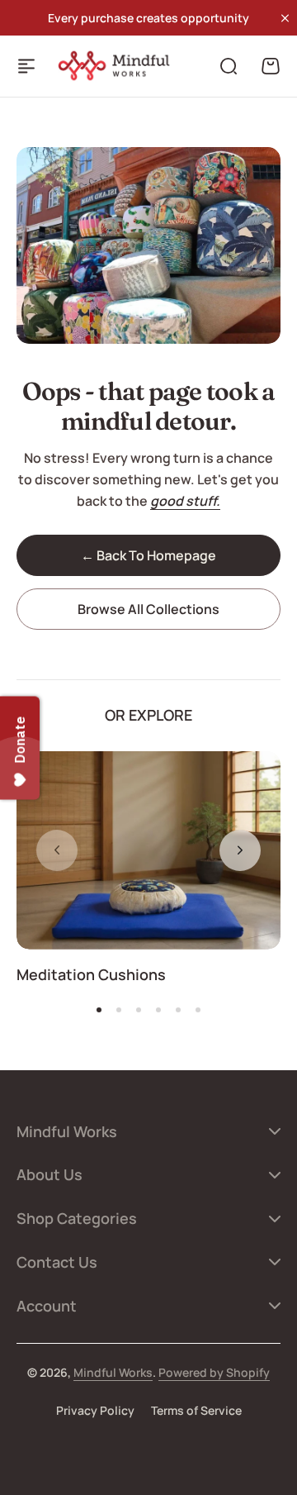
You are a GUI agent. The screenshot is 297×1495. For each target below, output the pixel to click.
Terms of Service (196, 1410)
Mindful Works (113, 1372)
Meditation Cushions (91, 974)
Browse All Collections (148, 609)
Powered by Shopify (214, 1372)
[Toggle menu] (26, 66)
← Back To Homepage (148, 555)
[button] (240, 850)
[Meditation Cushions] (148, 850)
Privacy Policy (95, 1410)
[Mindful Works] (117, 65)
